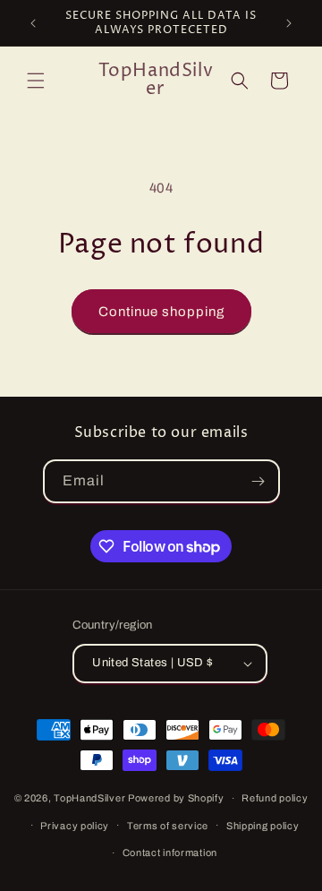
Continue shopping (161, 311)
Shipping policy (263, 825)
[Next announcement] (289, 23)
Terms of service (167, 825)
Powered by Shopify (176, 797)
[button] (35, 80)
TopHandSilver (89, 797)
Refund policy (275, 797)
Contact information (170, 852)
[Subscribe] (258, 481)
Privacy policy (74, 825)
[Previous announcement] (33, 23)
